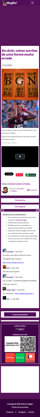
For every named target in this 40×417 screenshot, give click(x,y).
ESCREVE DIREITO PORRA (18, 184)
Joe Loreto (20, 188)
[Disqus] (20, 274)
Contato (31, 412)
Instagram (22, 412)
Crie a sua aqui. (21, 220)
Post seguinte (20, 206)
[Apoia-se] (10, 358)
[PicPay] (20, 358)
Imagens (14, 191)
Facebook (9, 412)
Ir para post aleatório (20, 314)
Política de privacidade (20, 407)
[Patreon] (30, 358)
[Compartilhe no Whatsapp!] (31, 175)
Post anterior (20, 200)
